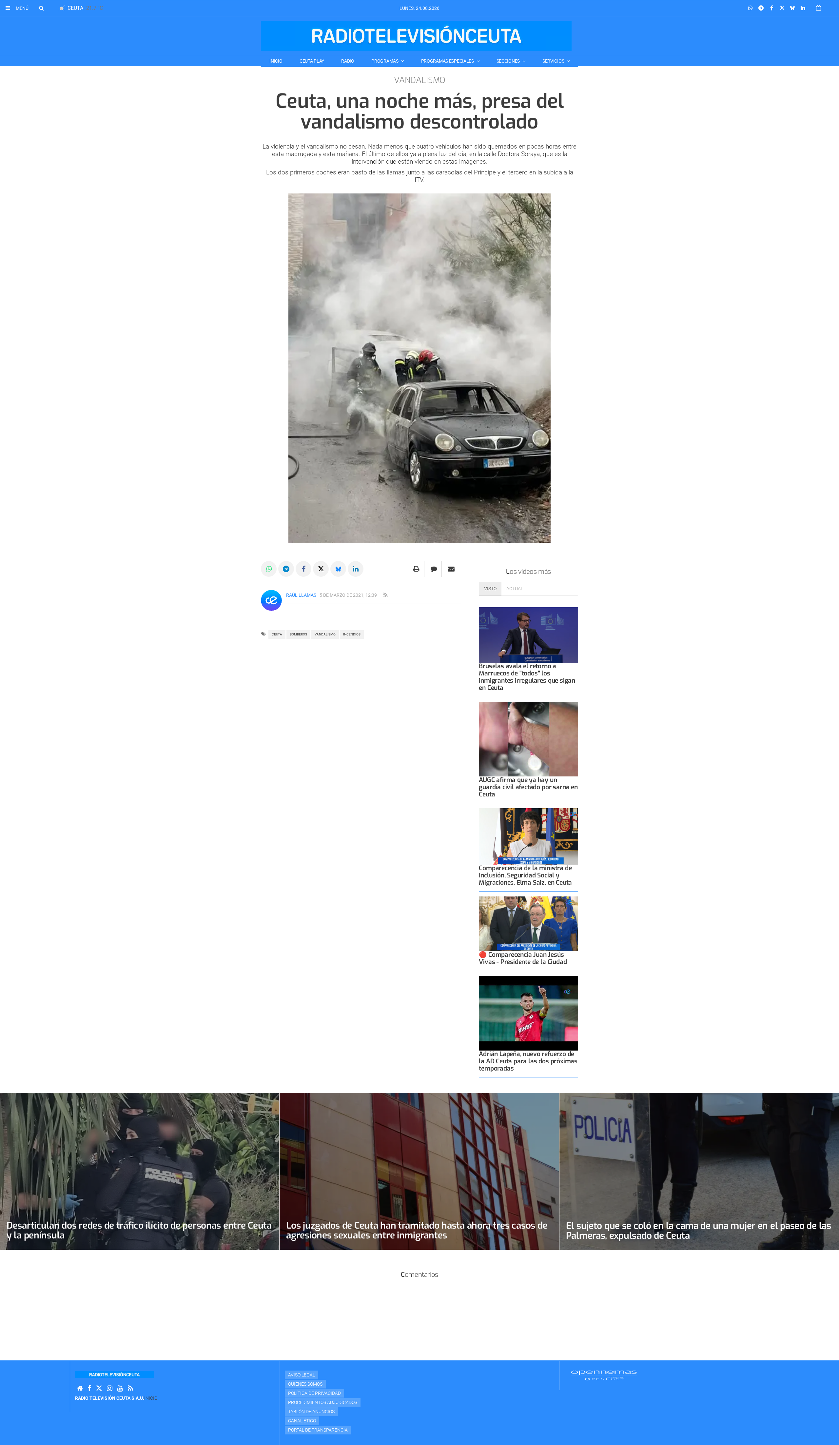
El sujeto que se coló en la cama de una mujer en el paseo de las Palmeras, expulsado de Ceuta (698, 1231)
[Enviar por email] (451, 569)
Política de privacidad (314, 1393)
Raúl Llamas (301, 595)
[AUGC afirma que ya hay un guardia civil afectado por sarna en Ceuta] (528, 739)
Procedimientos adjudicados (322, 1402)
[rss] (385, 595)
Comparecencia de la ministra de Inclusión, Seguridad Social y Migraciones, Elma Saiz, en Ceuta (525, 875)
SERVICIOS (553, 61)
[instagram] (109, 1388)
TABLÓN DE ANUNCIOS (311, 1411)
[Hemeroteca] (818, 8)
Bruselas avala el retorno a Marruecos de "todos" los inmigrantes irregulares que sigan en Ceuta (527, 677)
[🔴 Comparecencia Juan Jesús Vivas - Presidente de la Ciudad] (528, 923)
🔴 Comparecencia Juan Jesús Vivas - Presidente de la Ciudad (523, 958)
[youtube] (120, 1388)
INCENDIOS (352, 634)
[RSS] (130, 1388)
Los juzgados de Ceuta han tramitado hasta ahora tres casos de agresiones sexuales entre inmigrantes (416, 1230)
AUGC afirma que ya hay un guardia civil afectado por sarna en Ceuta (528, 787)
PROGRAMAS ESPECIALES (448, 61)
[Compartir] (750, 8)
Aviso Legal (301, 1374)
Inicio (275, 61)
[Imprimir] (416, 569)
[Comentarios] (433, 569)
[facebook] (89, 1388)
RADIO (347, 61)
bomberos (298, 634)
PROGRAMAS (385, 61)
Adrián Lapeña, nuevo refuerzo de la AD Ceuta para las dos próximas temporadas (528, 1061)
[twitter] (99, 1388)
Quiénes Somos (305, 1384)
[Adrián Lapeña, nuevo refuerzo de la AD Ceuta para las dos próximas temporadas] (528, 1013)
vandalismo (325, 634)
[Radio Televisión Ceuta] (416, 36)
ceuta (277, 634)
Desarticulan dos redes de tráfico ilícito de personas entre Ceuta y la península (139, 1230)
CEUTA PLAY (312, 61)
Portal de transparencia (318, 1430)
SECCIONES (509, 61)
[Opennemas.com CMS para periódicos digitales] (604, 1374)
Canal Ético (302, 1420)
